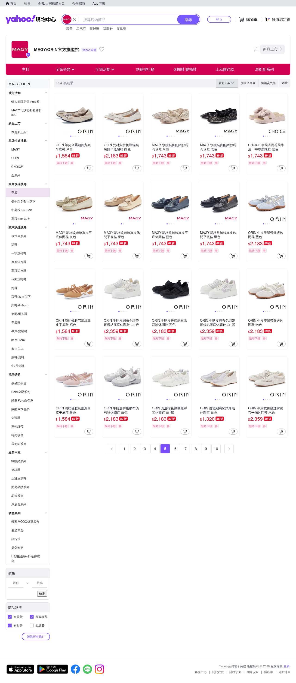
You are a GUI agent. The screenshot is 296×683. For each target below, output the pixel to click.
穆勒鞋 (108, 28)
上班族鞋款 (225, 69)
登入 (219, 19)
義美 (69, 28)
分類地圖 (284, 672)
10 (216, 448)
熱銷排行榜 (145, 69)
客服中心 (201, 672)
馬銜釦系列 (264, 69)
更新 (287, 666)
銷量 (285, 83)
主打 (25, 69)
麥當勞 (121, 28)
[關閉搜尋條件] (74, 19)
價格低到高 (248, 83)
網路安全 (253, 672)
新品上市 (270, 49)
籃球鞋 (94, 28)
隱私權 (268, 672)
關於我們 (218, 672)
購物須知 (235, 672)
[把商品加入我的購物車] (88, 168)
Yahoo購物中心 (31, 19)
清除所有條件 (36, 636)
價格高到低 (268, 83)
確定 (42, 593)
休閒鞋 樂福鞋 (185, 69)
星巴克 (81, 28)
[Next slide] (92, 114)
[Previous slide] (57, 114)
